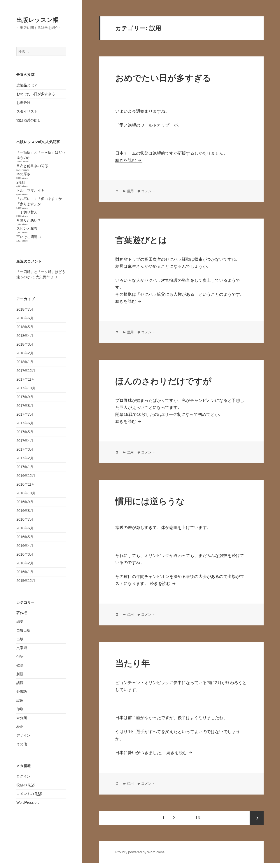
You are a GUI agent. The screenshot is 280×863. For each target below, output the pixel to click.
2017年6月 (24, 423)
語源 (19, 683)
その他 (21, 744)
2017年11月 (25, 379)
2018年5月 (24, 327)
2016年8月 (24, 511)
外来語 (21, 691)
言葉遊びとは (141, 240)
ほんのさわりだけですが (163, 381)
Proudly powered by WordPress (139, 852)
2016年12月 (25, 476)
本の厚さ (23, 174)
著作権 (21, 613)
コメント (148, 191)
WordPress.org (28, 802)
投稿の (25, 785)
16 (197, 820)
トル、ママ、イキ (30, 190)
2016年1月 (24, 572)
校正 (19, 726)
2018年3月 (24, 344)
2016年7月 (24, 519)
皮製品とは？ (26, 85)
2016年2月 (24, 563)
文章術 (21, 648)
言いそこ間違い (28, 237)
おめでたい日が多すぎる (35, 94)
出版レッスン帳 (37, 20)
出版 (19, 639)
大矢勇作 (43, 277)
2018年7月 (24, 309)
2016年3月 (24, 554)
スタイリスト (26, 111)
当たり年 (132, 663)
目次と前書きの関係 (32, 166)
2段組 (20, 182)
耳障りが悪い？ (28, 220)
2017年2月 (24, 458)
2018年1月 (24, 362)
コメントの (29, 794)
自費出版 (23, 630)
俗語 (19, 656)
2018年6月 (24, 318)
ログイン (23, 776)
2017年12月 (25, 371)
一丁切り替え (26, 212)
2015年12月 (25, 581)
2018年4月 (24, 336)
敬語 (19, 665)
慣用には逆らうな (150, 501)
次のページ (257, 818)
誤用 (19, 700)
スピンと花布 (26, 228)
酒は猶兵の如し (28, 120)
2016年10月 (25, 493)
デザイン (23, 735)
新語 (19, 674)
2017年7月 (24, 414)
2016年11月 (25, 484)
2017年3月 (24, 449)
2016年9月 (24, 502)
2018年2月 (24, 353)
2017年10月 (25, 388)
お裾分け (23, 103)
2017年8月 (24, 406)
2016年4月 (24, 546)
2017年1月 (24, 467)
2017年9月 (24, 397)
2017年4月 (24, 441)
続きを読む (128, 160)
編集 (19, 621)
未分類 (21, 718)
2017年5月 (24, 432)
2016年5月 (24, 537)
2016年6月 (24, 528)
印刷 (19, 709)
